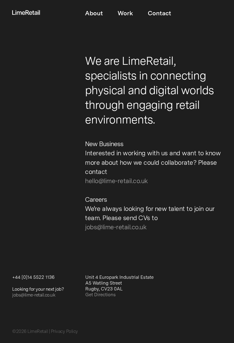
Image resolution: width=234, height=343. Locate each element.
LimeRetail (37, 332)
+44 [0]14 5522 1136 (33, 277)
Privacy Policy (64, 332)
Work (125, 14)
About (94, 14)
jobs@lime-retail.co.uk (115, 227)
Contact (159, 14)
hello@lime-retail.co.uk (116, 181)
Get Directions (100, 295)
